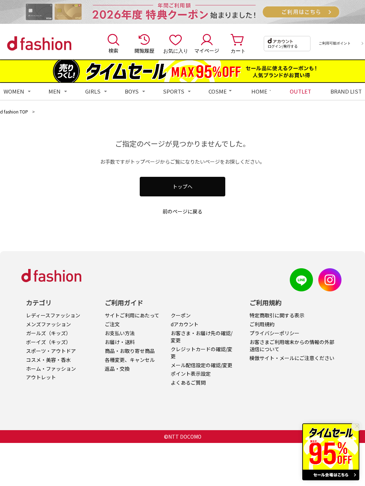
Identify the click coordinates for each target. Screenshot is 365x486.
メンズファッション (48, 324)
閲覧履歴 (144, 50)
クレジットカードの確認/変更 (201, 352)
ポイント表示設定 (191, 373)
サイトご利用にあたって (132, 315)
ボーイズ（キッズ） (48, 341)
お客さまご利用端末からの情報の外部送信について (292, 345)
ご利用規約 (262, 324)
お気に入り (175, 50)
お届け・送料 (120, 341)
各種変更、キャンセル (130, 359)
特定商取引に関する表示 (277, 315)
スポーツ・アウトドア (51, 350)
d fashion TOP (14, 112)
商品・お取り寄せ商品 (130, 350)
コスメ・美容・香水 (48, 359)
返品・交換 (117, 368)
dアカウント (185, 324)
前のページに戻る (182, 211)
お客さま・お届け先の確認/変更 (201, 336)
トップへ (182, 186)
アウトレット (41, 377)
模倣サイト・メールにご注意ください (292, 357)
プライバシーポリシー (274, 333)
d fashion (39, 43)
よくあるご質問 (188, 382)
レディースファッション (53, 315)
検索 (113, 50)
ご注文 (112, 324)
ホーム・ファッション (51, 368)
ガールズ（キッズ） (48, 333)
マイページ (206, 50)
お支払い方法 (120, 333)
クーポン (181, 315)
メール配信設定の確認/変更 (201, 365)
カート (238, 50)
